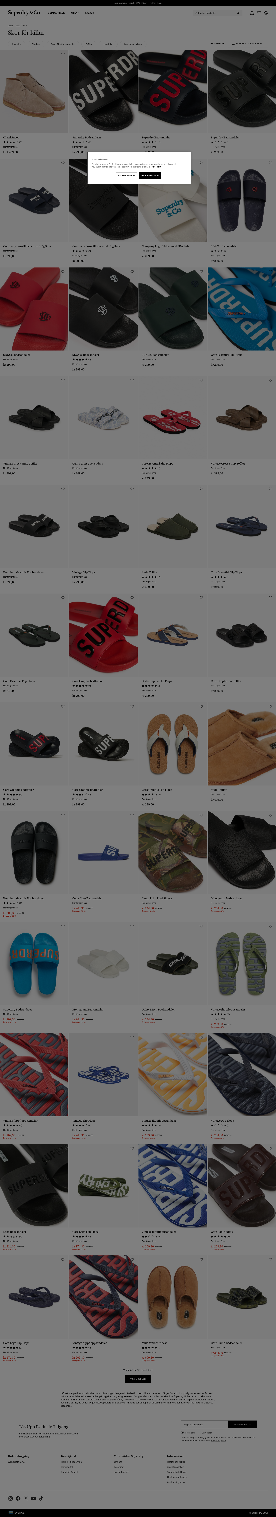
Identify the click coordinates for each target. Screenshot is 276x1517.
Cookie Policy (155, 167)
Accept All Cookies (150, 175)
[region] (139, 168)
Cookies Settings (126, 175)
